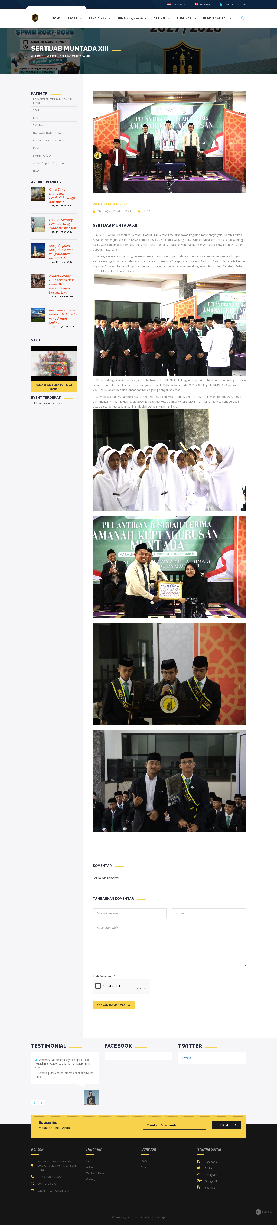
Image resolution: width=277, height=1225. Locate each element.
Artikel (51, 56)
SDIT (36, 110)
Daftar (229, 4)
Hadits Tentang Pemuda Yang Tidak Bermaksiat (62, 223)
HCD (36, 170)
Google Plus (212, 1177)
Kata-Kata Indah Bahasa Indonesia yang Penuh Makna (63, 316)
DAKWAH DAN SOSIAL (48, 133)
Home (90, 1157)
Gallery (90, 1175)
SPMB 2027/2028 (130, 18)
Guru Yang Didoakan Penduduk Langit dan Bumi (62, 195)
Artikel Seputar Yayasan (48, 163)
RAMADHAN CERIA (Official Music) (54, 386)
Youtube (209, 1184)
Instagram (210, 1171)
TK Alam (38, 125)
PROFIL (73, 18)
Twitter (208, 1164)
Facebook (210, 1158)
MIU (35, 118)
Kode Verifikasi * (104, 976)
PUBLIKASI (185, 18)
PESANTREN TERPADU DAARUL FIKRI (54, 101)
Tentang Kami (95, 1169)
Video (145, 1163)
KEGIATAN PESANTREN (48, 140)
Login (242, 4)
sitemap (159, 1213)
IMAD (147, 211)
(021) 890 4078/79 (51, 1173)
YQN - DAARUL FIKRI (118, 211)
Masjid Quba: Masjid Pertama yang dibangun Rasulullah (61, 251)
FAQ (144, 1157)
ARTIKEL (160, 18)
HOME (56, 18)
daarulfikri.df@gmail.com (53, 1187)
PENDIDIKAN (98, 18)
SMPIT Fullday (42, 155)
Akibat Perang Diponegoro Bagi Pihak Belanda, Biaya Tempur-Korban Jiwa (62, 284)
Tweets (186, 1058)
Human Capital (215, 18)
